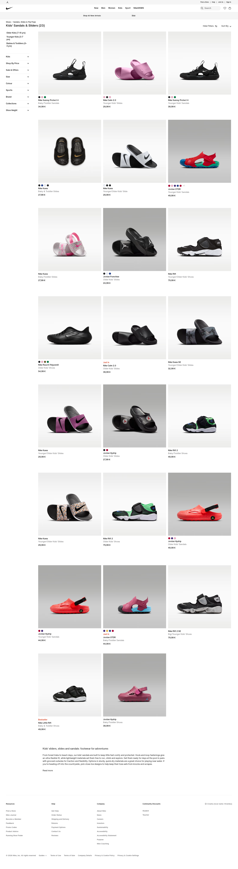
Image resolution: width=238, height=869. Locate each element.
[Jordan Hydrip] (134, 415)
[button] (18, 57)
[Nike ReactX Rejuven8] (69, 327)
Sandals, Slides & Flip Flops (24, 22)
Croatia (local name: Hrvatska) (219, 804)
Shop (133, 15)
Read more (48, 770)
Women (111, 8)
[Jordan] (7, 2)
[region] (16, 74)
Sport (128, 8)
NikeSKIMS (139, 8)
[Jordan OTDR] (199, 151)
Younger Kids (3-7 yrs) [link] (14, 38)
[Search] (202, 8)
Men (103, 8)
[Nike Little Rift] (69, 684)
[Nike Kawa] (69, 151)
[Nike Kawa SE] (199, 327)
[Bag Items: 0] (230, 8)
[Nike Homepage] (9, 8)
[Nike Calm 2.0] (134, 63)
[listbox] (226, 26)
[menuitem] (216, 2)
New (96, 8)
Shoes (8, 22)
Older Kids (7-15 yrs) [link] (16, 33)
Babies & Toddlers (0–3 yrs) (16, 44)
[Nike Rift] (199, 239)
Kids (120, 8)
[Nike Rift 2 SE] (199, 596)
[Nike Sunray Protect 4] (69, 63)
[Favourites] (225, 8)
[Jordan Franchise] (134, 239)
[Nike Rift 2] (199, 415)
